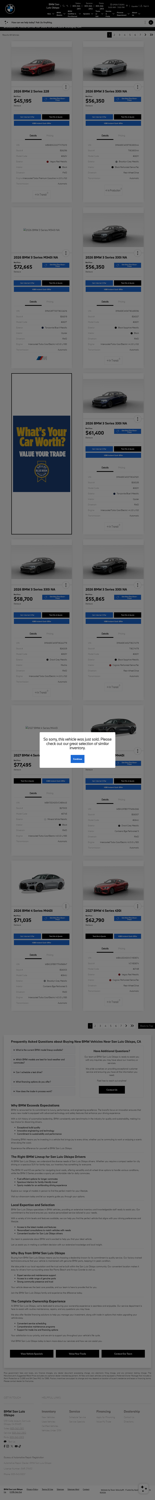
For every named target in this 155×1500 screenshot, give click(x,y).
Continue (77, 759)
